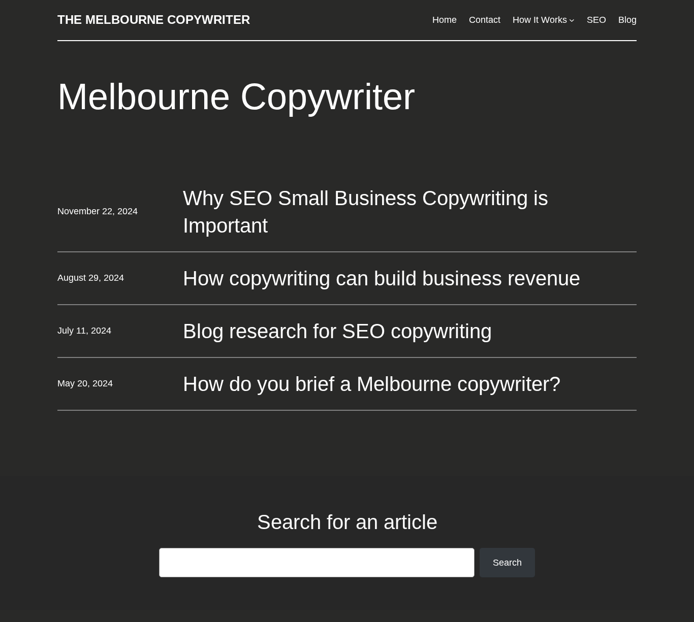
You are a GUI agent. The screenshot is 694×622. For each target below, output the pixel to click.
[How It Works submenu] (572, 20)
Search (507, 563)
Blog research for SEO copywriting (337, 331)
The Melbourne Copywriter (153, 19)
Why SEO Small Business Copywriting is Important (365, 212)
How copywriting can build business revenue (381, 278)
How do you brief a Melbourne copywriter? (371, 384)
